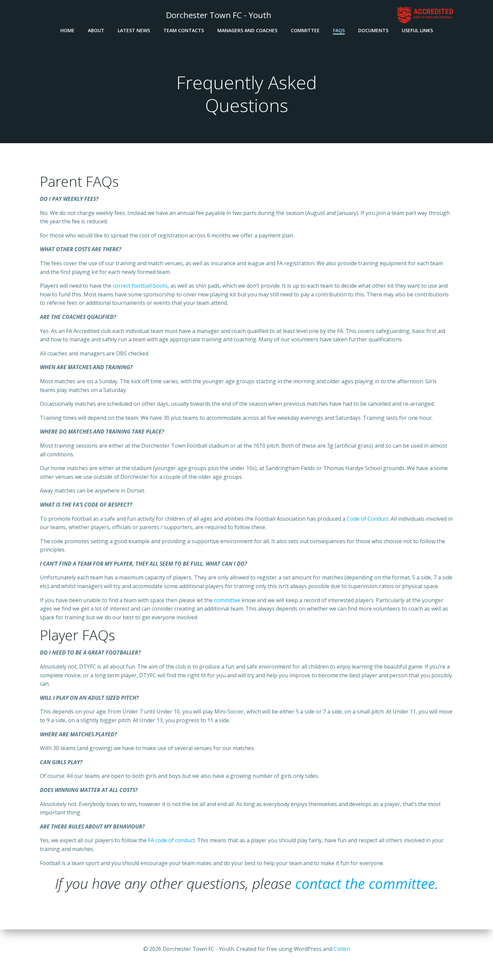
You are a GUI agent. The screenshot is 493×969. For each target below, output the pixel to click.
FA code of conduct (171, 840)
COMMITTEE (305, 30)
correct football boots (140, 285)
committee (227, 600)
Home (67, 30)
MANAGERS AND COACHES (247, 30)
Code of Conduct (367, 518)
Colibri (342, 949)
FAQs (339, 30)
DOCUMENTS (373, 30)
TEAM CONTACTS (183, 30)
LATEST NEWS (134, 30)
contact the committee (365, 883)
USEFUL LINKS (417, 30)
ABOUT (96, 30)
